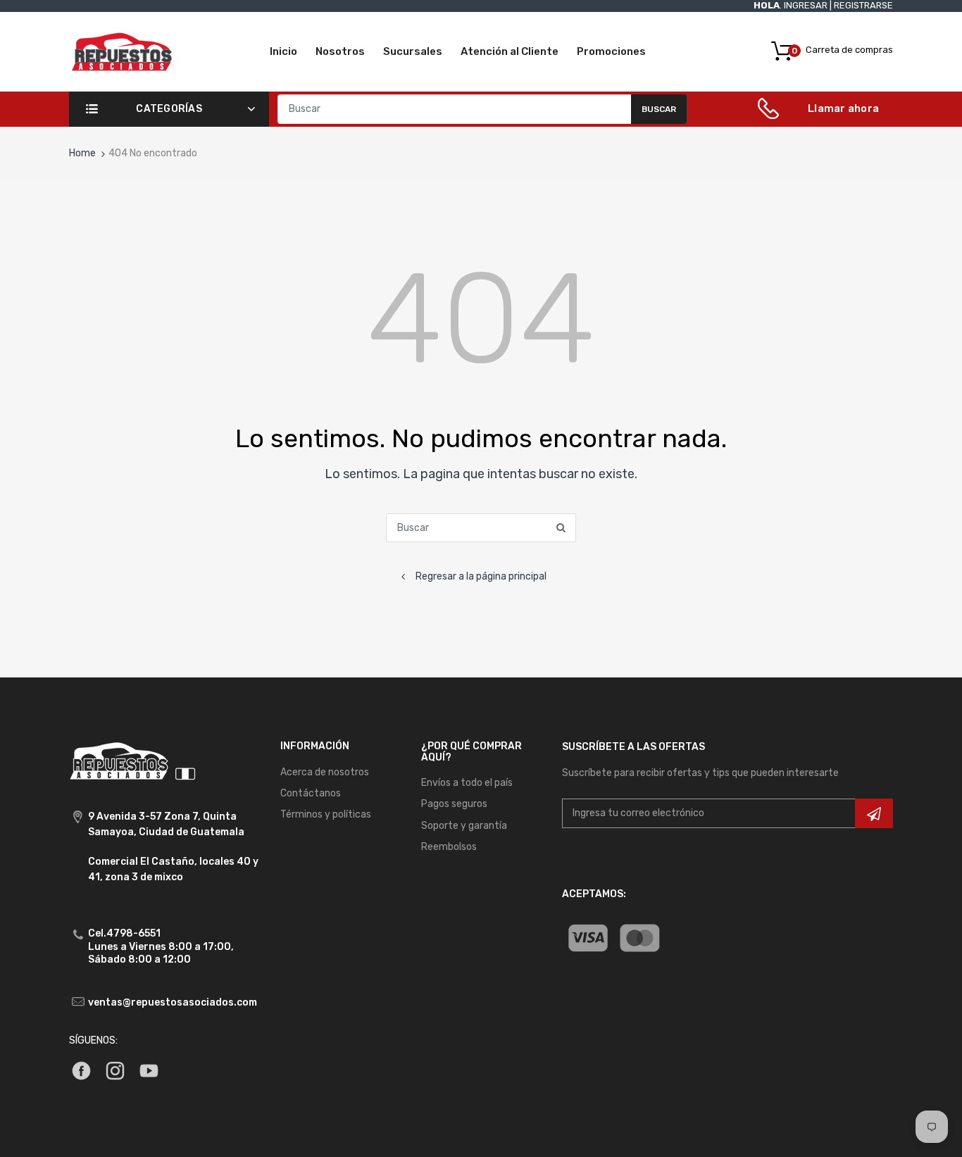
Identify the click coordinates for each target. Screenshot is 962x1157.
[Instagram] (115, 1070)
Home (82, 153)
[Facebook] (81, 1070)
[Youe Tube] (149, 1070)
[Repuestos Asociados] (122, 51)
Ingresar (805, 5)
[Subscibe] (874, 813)
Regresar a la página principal (481, 576)
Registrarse (863, 5)
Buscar (659, 109)
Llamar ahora (843, 108)
